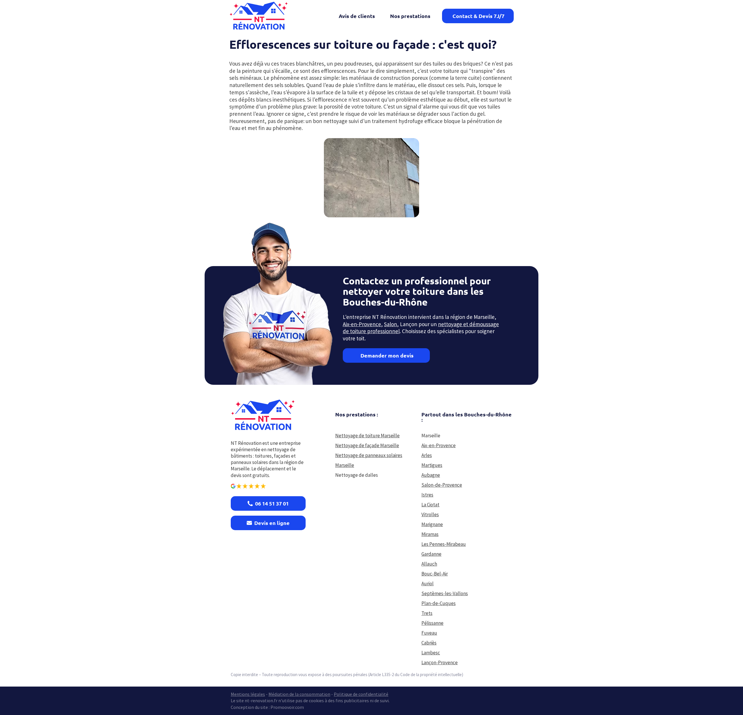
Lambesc (430, 652)
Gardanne (431, 554)
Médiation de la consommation (299, 694)
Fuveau (429, 633)
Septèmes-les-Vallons (444, 593)
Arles (426, 455)
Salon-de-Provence (441, 485)
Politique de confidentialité (361, 694)
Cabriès (429, 643)
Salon (390, 324)
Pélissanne (432, 623)
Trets (426, 613)
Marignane (432, 524)
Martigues (431, 465)
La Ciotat (430, 504)
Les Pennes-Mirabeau (443, 544)
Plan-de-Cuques (438, 603)
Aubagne (430, 475)
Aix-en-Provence (362, 324)
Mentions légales (248, 694)
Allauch (429, 564)
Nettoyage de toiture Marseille (367, 435)
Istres (427, 495)
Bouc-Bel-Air (434, 573)
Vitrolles (430, 514)
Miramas (430, 534)
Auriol (427, 583)
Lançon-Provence (439, 662)
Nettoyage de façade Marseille (367, 445)
